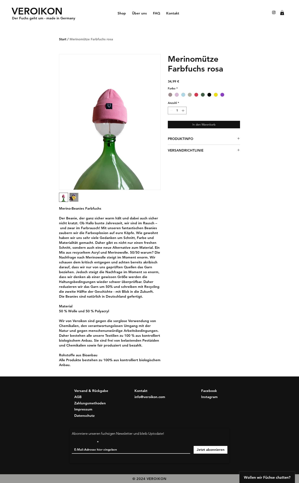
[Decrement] (171, 110)
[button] (282, 12)
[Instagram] (274, 12)
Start (62, 39)
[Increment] (183, 110)
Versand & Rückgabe (91, 391)
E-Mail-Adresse (84, 442)
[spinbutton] (177, 110)
